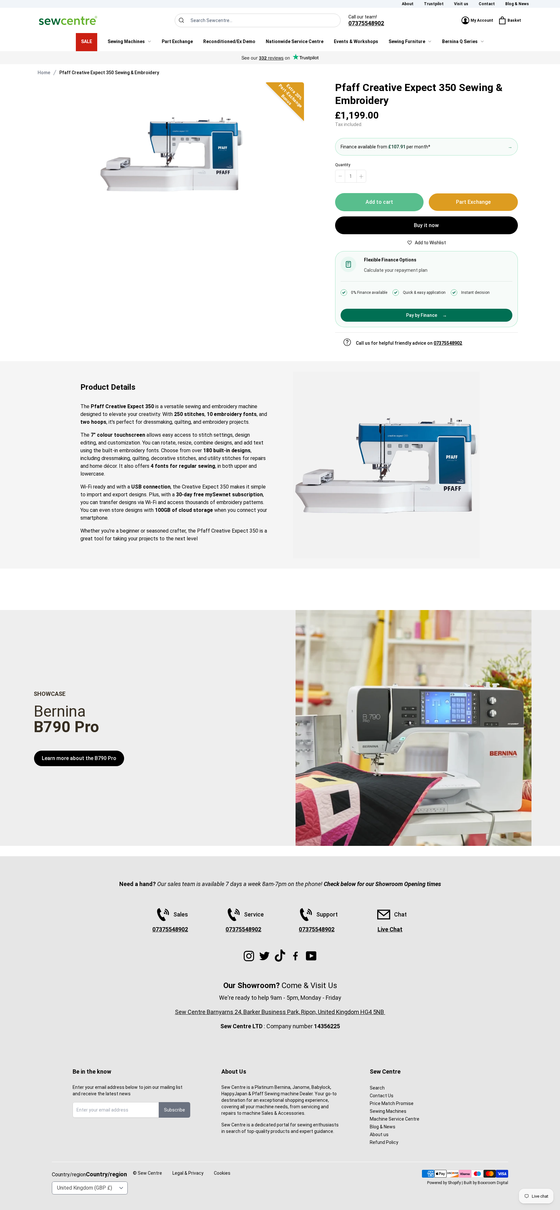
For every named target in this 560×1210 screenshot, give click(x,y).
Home (44, 72)
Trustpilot (434, 4)
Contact (487, 4)
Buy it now (426, 225)
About (408, 4)
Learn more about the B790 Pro (79, 758)
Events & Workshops (356, 41)
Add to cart (379, 202)
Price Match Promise (392, 1103)
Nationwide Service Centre (294, 41)
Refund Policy (384, 1142)
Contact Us (381, 1095)
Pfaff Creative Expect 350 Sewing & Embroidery (109, 72)
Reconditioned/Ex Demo (229, 41)
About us (379, 1134)
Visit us (461, 4)
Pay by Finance (426, 315)
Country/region (106, 1174)
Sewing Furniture (407, 41)
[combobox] (258, 20)
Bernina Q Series (460, 41)
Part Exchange (177, 41)
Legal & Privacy (188, 1173)
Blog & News (517, 4)
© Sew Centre (147, 1173)
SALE (86, 41)
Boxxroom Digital (493, 1183)
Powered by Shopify (444, 1183)
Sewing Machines (126, 41)
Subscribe (174, 1109)
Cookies (222, 1173)
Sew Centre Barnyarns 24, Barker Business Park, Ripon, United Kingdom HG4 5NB (280, 1011)
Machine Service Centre (394, 1119)
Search (377, 1087)
